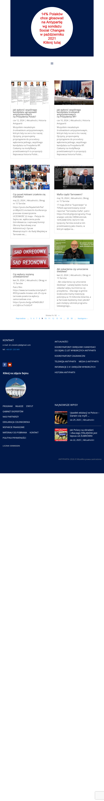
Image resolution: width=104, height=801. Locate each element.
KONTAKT (34, 432)
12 (53, 318)
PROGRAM (8, 406)
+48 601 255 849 (13, 349)
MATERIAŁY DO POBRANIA (15, 432)
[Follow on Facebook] (5, 365)
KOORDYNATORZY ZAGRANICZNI (70, 356)
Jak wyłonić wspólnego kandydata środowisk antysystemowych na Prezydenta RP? (69, 113)
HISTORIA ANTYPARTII (65, 372)
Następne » (82, 318)
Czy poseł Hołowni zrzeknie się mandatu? (29, 195)
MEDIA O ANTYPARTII (89, 361)
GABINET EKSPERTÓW (13, 411)
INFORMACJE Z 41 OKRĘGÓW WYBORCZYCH (75, 367)
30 (72, 318)
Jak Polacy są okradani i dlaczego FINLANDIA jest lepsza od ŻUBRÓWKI (83, 432)
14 (61, 318)
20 (68, 318)
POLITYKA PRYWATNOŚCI (14, 437)
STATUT (29, 406)
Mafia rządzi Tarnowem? (69, 194)
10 (46, 318)
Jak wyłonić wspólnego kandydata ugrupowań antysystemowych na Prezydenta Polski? (25, 113)
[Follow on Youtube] (10, 365)
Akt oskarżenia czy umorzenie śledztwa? (72, 270)
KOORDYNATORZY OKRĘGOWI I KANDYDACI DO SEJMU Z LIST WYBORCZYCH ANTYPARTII (75, 349)
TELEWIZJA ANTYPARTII (65, 361)
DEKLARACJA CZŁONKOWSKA (16, 422)
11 (49, 318)
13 (57, 318)
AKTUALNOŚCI (61, 341)
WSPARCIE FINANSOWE (13, 427)
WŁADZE (19, 406)
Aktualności (32, 120)
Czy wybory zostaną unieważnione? (23, 275)
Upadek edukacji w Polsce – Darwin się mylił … (84, 414)
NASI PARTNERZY (11, 416)
